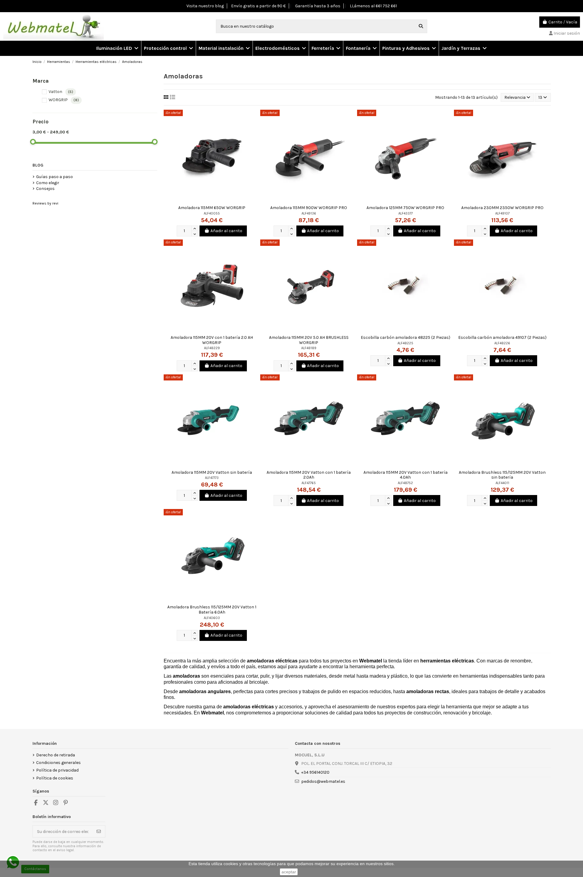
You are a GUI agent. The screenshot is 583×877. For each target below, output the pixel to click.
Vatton (61, 91)
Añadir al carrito (226, 230)
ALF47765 (309, 483)
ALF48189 (308, 348)
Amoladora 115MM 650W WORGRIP (211, 207)
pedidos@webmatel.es (323, 781)
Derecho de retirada (55, 755)
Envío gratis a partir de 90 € (258, 6)
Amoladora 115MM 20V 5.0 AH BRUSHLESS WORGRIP (309, 340)
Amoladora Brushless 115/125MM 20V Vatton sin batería (502, 475)
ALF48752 (405, 483)
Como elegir (47, 182)
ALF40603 (212, 618)
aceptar (288, 871)
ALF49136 (309, 213)
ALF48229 (212, 348)
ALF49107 (502, 213)
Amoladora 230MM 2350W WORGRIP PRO (502, 207)
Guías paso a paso (54, 176)
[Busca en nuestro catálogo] (420, 26)
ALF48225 (405, 343)
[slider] (33, 142)
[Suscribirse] (98, 831)
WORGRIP (64, 99)
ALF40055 (212, 213)
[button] (168, 48)
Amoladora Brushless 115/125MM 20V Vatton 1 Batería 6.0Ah (211, 609)
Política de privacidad (57, 770)
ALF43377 (405, 213)
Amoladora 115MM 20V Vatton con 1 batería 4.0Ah (405, 475)
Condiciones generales (58, 762)
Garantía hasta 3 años (317, 6)
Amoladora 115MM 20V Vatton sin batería (212, 472)
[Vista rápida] (255, 118)
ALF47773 (212, 478)
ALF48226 (502, 343)
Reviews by (45, 203)
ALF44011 (502, 483)
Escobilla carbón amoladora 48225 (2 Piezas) (405, 337)
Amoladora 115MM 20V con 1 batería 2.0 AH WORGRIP (212, 340)
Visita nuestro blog (205, 6)
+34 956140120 (315, 772)
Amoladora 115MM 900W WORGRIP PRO (308, 207)
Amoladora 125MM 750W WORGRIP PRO (405, 207)
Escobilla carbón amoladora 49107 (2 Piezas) (502, 337)
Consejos (45, 188)
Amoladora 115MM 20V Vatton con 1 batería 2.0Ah (309, 475)
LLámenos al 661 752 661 (373, 6)
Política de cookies (54, 778)
